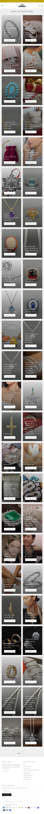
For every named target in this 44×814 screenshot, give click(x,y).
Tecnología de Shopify (7, 806)
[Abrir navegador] (2, 5)
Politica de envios (26, 768)
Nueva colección (26, 779)
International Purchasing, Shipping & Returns (31, 770)
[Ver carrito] (41, 5)
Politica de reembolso (27, 766)
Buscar (24, 764)
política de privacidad (27, 773)
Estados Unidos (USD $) (9, 801)
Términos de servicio (27, 771)
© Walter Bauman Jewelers (10, 804)
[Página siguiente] (25, 752)
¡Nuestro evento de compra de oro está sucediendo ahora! (22, 1)
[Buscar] (39, 5)
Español (20, 801)
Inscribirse (7, 794)
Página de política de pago (28, 775)
